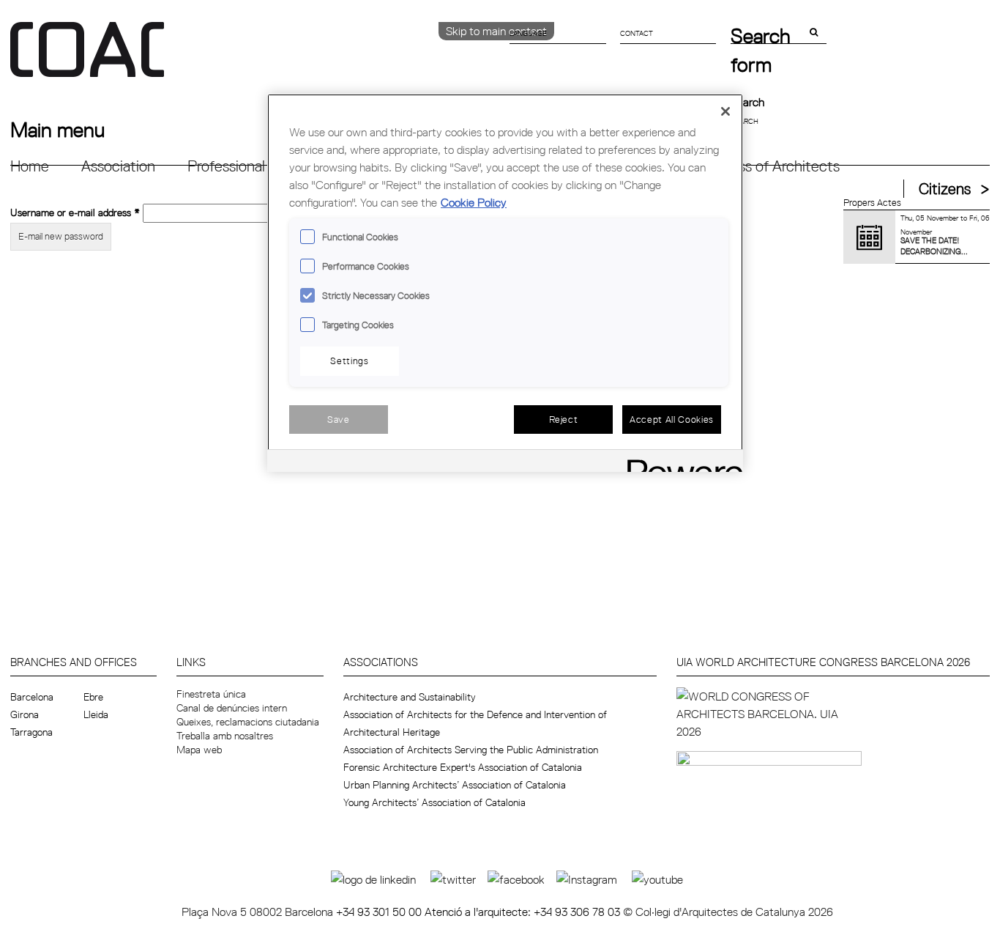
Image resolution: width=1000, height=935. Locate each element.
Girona (24, 714)
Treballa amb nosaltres (224, 735)
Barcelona (31, 696)
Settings (349, 360)
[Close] (725, 111)
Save (338, 419)
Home (29, 166)
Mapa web (199, 749)
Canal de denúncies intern (231, 707)
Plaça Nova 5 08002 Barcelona (259, 911)
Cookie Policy (474, 202)
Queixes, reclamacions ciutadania (247, 721)
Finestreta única (211, 694)
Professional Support (254, 166)
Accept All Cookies (672, 419)
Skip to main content (496, 31)
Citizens (945, 189)
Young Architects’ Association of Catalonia (434, 802)
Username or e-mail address (75, 211)
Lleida (95, 714)
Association (118, 166)
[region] (505, 283)
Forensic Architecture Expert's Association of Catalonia (462, 767)
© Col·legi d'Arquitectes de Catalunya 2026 (728, 911)
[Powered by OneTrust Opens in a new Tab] (680, 463)
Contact (636, 33)
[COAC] (255, 58)
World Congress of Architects (745, 166)
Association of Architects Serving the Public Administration (470, 749)
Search (747, 102)
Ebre (93, 696)
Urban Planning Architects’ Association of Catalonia (454, 784)
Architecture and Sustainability (409, 696)
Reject (563, 419)
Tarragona (31, 732)
